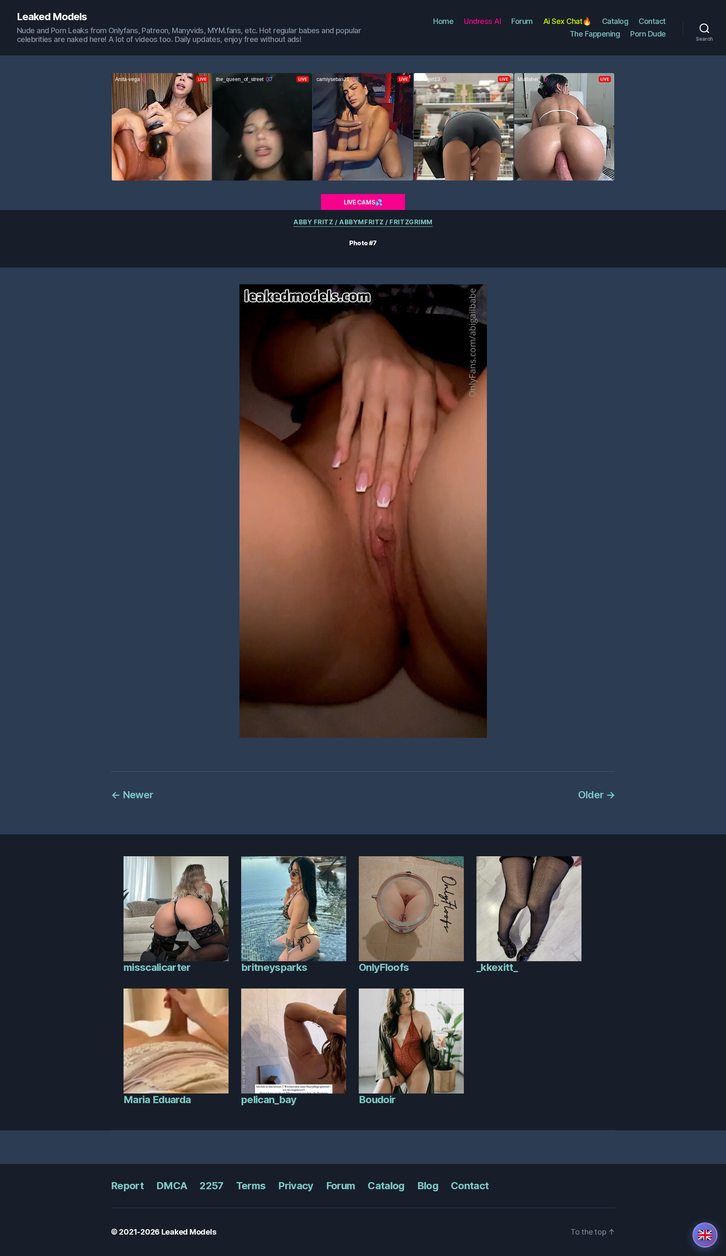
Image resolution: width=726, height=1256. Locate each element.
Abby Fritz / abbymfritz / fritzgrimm (363, 222)
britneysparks (274, 967)
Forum (522, 21)
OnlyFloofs (384, 967)
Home (443, 21)
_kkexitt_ (497, 967)
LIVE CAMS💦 (363, 202)
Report (127, 1186)
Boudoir (377, 1099)
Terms (251, 1186)
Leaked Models (52, 17)
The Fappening (595, 33)
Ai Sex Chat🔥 (567, 21)
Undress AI (482, 21)
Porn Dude (648, 33)
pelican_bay (269, 1099)
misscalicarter (157, 967)
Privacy (295, 1186)
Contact (652, 21)
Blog (427, 1186)
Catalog (615, 21)
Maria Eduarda (157, 1099)
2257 (211, 1186)
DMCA (171, 1186)
